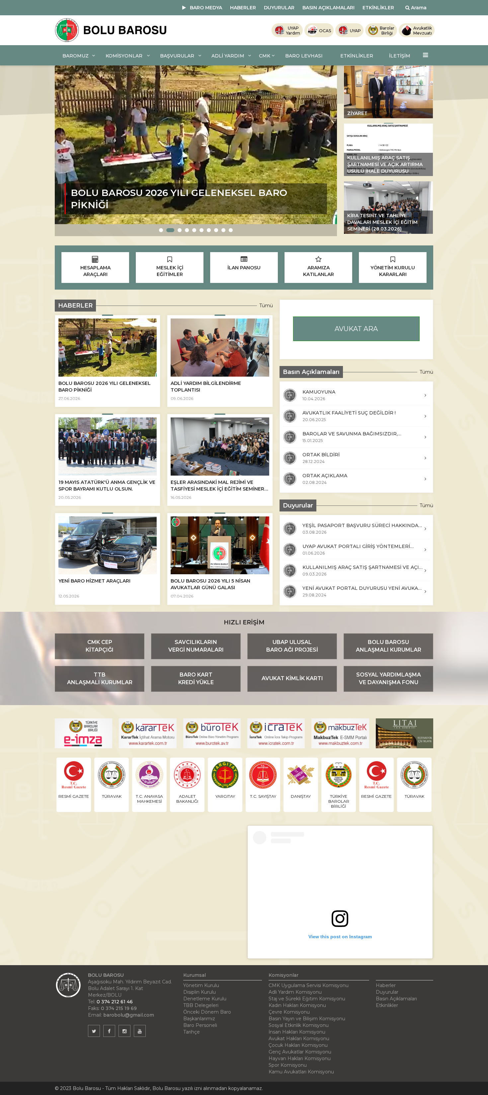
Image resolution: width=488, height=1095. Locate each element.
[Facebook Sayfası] (109, 1031)
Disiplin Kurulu (199, 992)
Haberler (386, 985)
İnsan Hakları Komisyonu (297, 1032)
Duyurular (387, 992)
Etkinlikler (387, 1005)
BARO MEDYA (206, 8)
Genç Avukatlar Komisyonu (300, 1052)
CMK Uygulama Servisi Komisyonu (309, 985)
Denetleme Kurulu (204, 999)
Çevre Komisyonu (289, 1012)
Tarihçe (191, 1032)
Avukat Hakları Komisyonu (299, 1039)
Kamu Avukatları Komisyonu (301, 1072)
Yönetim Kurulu (201, 985)
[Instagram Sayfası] (124, 1031)
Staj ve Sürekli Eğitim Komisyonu (307, 999)
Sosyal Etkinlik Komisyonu (299, 1025)
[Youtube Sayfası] (140, 1031)
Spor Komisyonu (288, 1065)
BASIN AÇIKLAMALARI (328, 8)
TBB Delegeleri (200, 1005)
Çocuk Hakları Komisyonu (298, 1045)
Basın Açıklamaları (396, 999)
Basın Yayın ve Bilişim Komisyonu (307, 1019)
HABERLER (243, 8)
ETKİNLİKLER (378, 8)
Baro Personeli (200, 1025)
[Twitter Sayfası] (94, 1031)
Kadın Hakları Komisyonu (297, 1005)
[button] (161, 230)
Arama (418, 8)
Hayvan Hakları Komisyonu (300, 1058)
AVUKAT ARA (356, 329)
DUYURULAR (279, 8)
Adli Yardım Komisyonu (295, 992)
